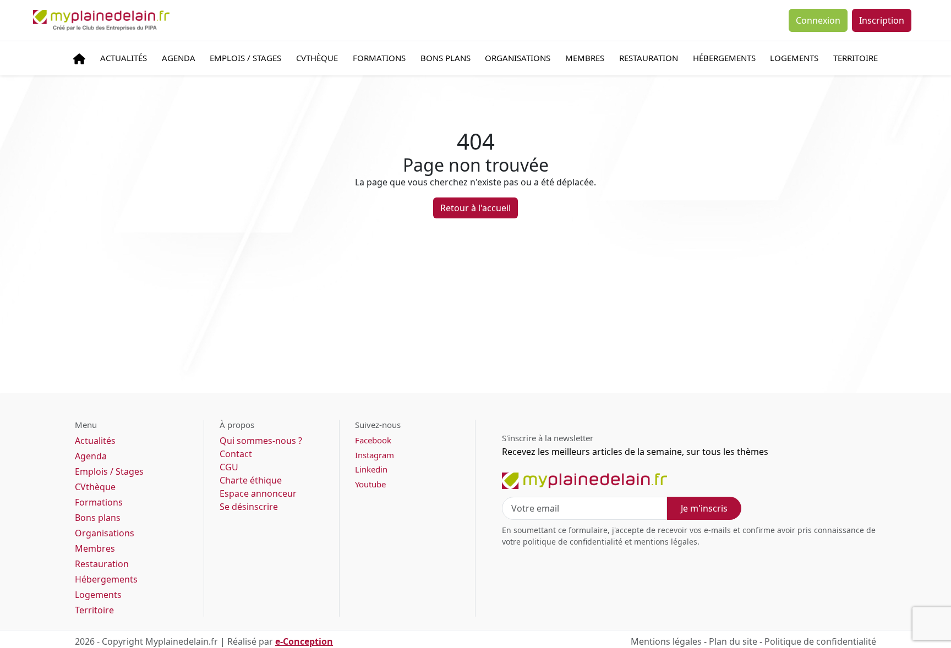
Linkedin (371, 469)
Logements (794, 57)
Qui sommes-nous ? (261, 441)
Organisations (517, 57)
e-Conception (304, 641)
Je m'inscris (704, 508)
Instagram (374, 454)
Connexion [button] (818, 20)
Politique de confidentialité (820, 641)
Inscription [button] (881, 20)
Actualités (123, 57)
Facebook (373, 440)
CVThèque (317, 57)
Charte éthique (251, 480)
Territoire (855, 57)
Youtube (370, 484)
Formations (379, 57)
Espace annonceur (258, 493)
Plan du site (733, 641)
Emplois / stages (245, 57)
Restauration (648, 57)
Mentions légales (666, 641)
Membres (584, 57)
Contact (236, 454)
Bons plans (445, 57)
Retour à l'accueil (475, 208)
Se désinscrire (249, 507)
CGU (229, 467)
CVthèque (95, 487)
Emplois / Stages (109, 471)
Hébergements (724, 57)
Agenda (178, 57)
